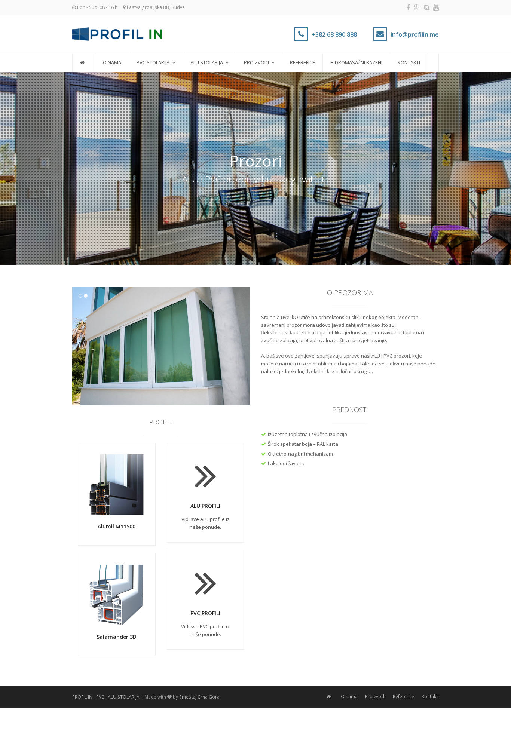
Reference (403, 696)
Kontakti (430, 696)
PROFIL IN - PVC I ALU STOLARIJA (106, 697)
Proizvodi (375, 696)
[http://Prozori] (161, 346)
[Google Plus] (417, 7)
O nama (349, 696)
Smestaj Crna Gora (199, 697)
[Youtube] (436, 7)
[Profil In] (117, 33)
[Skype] (426, 7)
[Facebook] (408, 7)
